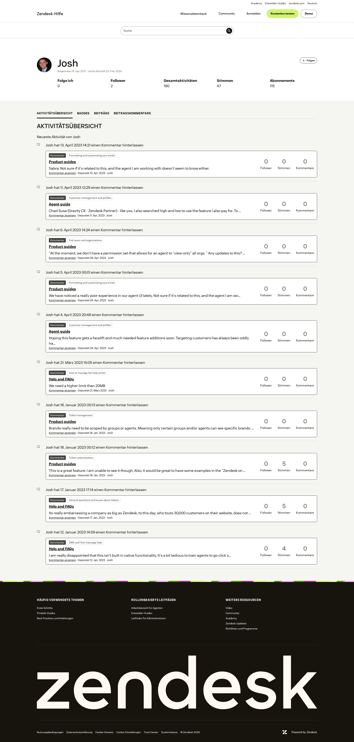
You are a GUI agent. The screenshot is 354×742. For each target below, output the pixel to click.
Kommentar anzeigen (62, 173)
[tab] (55, 113)
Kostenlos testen (282, 13)
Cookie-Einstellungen (128, 732)
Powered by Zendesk (304, 732)
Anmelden (254, 13)
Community (227, 13)
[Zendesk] (177, 682)
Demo (309, 13)
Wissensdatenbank (193, 14)
